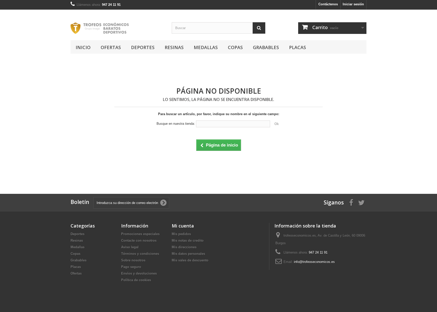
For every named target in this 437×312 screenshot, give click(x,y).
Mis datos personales (188, 254)
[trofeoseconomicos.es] (117, 28)
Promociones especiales (140, 234)
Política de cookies (136, 280)
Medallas (206, 47)
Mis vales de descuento (190, 260)
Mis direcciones (184, 247)
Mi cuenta (183, 226)
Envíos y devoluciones (139, 273)
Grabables (266, 47)
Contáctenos (328, 4)
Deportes (143, 47)
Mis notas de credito (188, 240)
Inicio (83, 47)
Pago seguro (131, 267)
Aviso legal (130, 247)
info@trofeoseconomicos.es (314, 262)
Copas (235, 47)
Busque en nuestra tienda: (176, 124)
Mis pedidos (181, 234)
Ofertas (111, 47)
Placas (297, 47)
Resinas (174, 47)
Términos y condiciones (140, 254)
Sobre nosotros (133, 260)
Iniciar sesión (353, 4)
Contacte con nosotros (139, 240)
